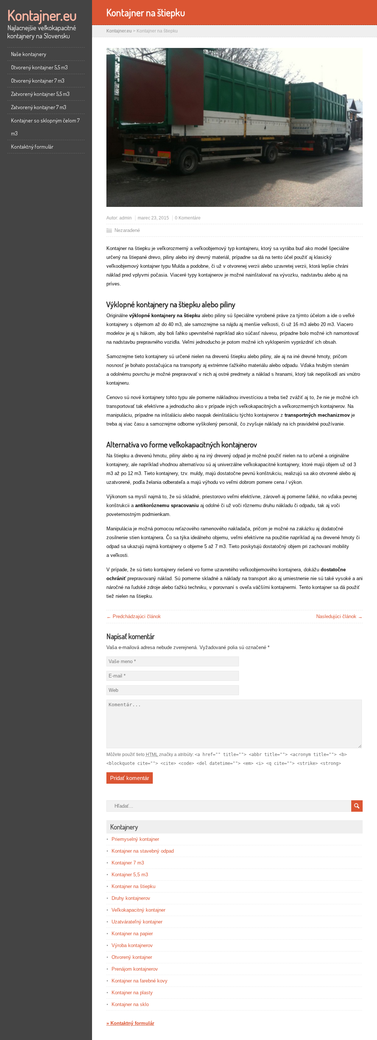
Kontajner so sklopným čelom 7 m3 (45, 127)
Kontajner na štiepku (133, 886)
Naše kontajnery (28, 54)
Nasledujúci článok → (339, 616)
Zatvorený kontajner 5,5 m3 (40, 93)
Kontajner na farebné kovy (140, 981)
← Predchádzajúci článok (133, 616)
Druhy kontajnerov (131, 898)
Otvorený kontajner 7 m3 (37, 80)
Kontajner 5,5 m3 (130, 874)
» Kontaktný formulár (130, 1023)
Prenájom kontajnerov (135, 969)
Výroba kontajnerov (132, 945)
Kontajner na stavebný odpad (143, 851)
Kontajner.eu (42, 15)
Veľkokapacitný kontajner (138, 910)
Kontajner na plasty (132, 992)
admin (125, 218)
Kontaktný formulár (32, 146)
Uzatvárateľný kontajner (137, 922)
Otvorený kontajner (132, 957)
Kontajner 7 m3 (128, 863)
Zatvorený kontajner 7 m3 (38, 107)
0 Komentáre (188, 218)
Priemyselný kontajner (135, 839)
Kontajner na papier (132, 933)
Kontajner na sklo (130, 1004)
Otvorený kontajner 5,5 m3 (39, 67)
